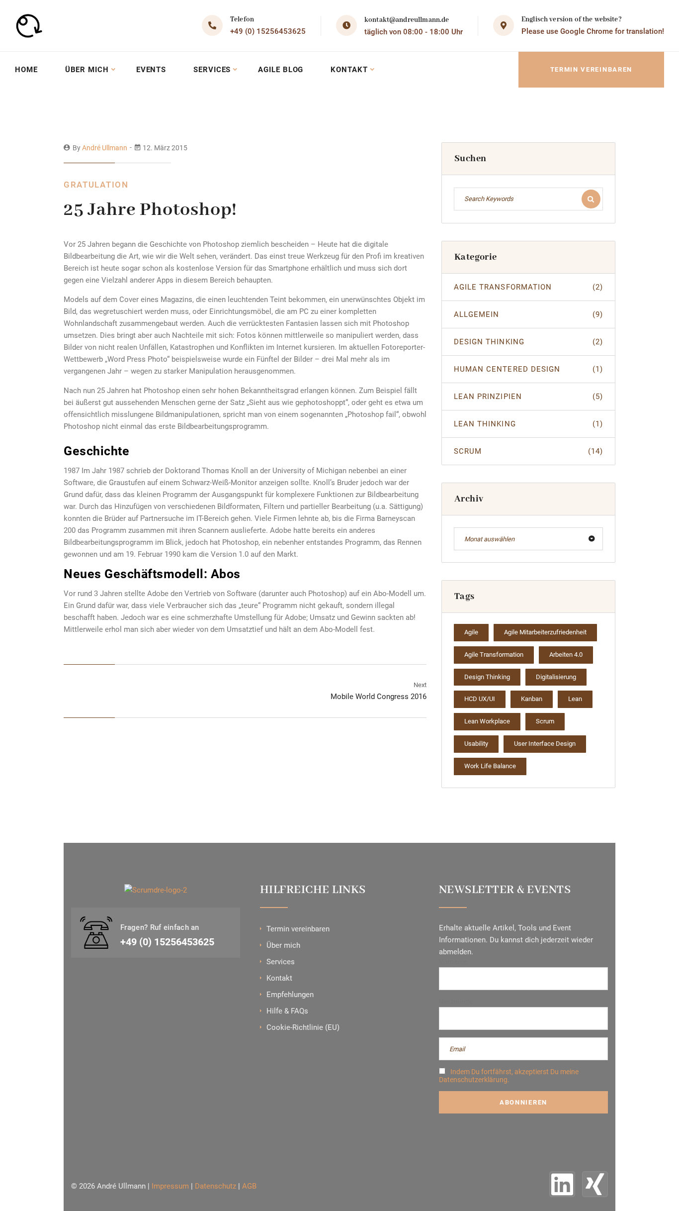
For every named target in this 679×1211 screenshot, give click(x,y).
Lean (575, 699)
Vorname (453, 962)
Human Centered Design (528, 369)
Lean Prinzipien (528, 396)
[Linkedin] (562, 1184)
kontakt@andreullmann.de (406, 19)
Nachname (456, 1002)
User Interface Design (545, 743)
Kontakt (349, 69)
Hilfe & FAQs (287, 1011)
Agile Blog (280, 69)
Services (212, 69)
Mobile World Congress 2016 (378, 696)
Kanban (531, 699)
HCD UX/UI (479, 699)
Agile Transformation (528, 287)
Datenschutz (215, 1186)
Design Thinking (528, 341)
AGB (249, 1186)
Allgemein (528, 314)
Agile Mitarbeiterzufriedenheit (545, 632)
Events (151, 69)
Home (26, 69)
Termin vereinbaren (591, 69)
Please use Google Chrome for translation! (592, 31)
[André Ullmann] (33, 25)
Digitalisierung (556, 677)
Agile (471, 632)
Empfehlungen (290, 994)
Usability (476, 743)
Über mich (87, 69)
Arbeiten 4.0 (566, 654)
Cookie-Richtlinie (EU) (303, 1027)
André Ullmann (104, 148)
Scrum (528, 451)
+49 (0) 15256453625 (268, 31)
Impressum (170, 1186)
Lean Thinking (528, 423)
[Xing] (595, 1184)
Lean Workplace (487, 721)
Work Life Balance (490, 766)
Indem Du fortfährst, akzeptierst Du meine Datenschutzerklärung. (509, 1076)
